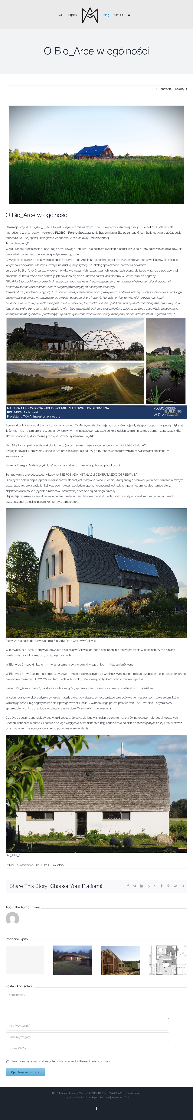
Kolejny (179, 88)
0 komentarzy (57, 865)
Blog (45, 865)
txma (12, 865)
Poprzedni (165, 88)
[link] (151, 227)
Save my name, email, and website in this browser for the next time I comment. (61, 1061)
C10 (127, 1097)
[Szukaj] (129, 14)
